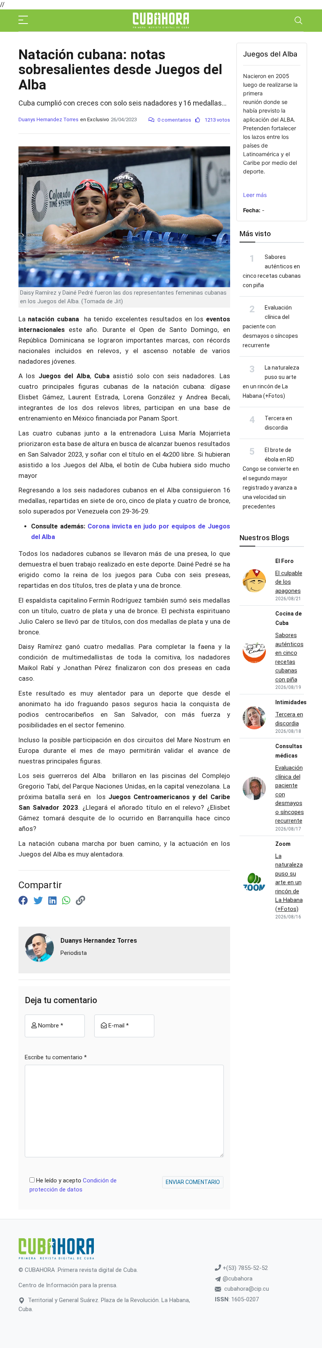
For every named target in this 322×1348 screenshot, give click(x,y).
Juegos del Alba (270, 54)
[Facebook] (24, 900)
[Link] (80, 900)
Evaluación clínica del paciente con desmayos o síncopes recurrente (270, 326)
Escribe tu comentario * (56, 1057)
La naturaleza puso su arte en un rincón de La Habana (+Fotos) (289, 883)
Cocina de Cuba (288, 618)
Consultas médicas (288, 751)
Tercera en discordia (289, 719)
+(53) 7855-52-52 (244, 1267)
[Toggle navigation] (298, 20)
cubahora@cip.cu (246, 1288)
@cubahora (236, 1278)
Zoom (283, 844)
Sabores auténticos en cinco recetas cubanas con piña (289, 657)
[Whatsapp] (67, 900)
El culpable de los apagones (288, 582)
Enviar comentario (193, 1182)
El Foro (284, 561)
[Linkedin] (53, 900)
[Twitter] (39, 900)
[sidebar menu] (23, 20)
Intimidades (291, 702)
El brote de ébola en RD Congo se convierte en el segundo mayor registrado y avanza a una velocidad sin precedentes (271, 478)
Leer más (255, 194)
